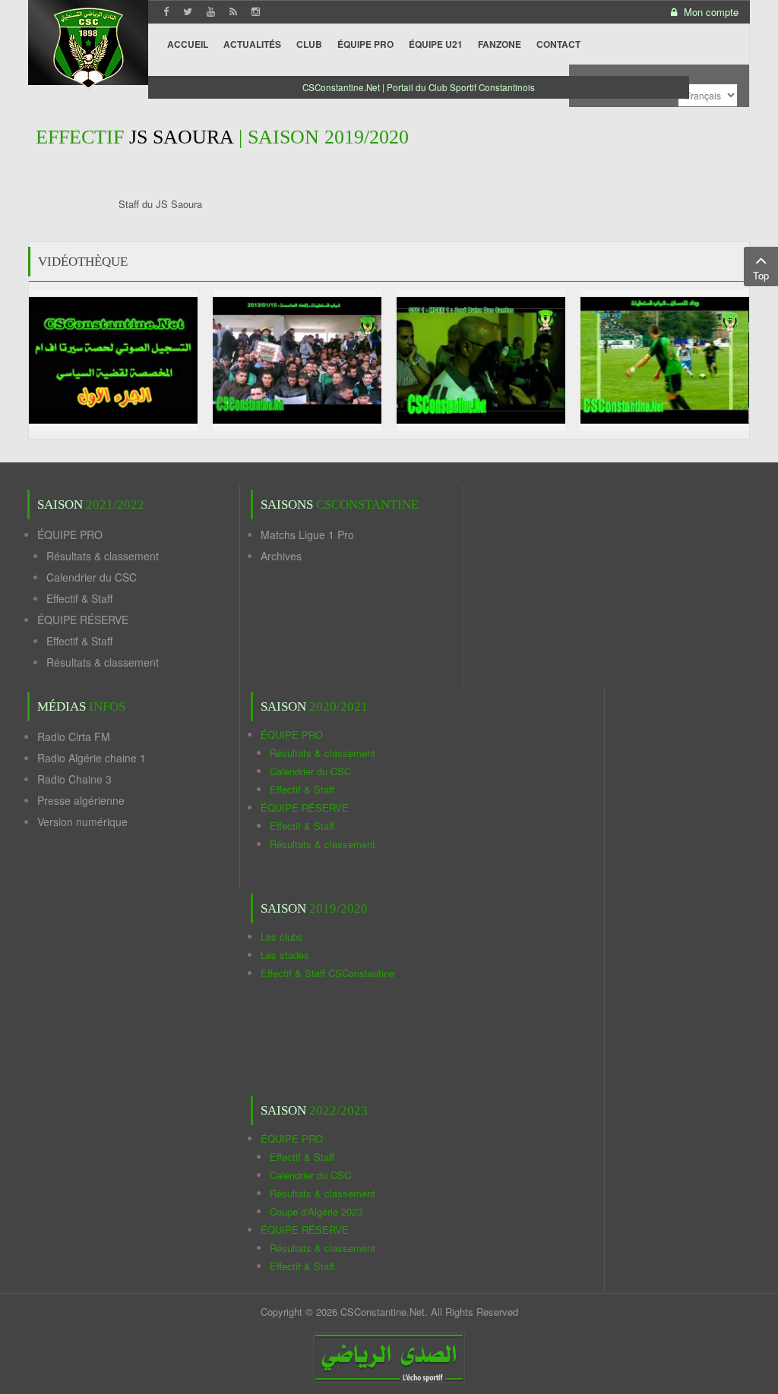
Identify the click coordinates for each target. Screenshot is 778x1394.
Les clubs (282, 936)
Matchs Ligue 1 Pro (307, 534)
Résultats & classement (102, 555)
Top (761, 275)
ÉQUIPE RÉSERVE (82, 619)
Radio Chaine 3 (74, 779)
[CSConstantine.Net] (88, 46)
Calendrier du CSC (91, 577)
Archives (281, 555)
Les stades (285, 955)
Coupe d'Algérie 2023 (316, 1211)
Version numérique (82, 821)
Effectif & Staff (79, 598)
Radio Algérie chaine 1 (91, 757)
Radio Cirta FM (73, 736)
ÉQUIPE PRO (70, 534)
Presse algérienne (81, 800)
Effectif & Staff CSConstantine (327, 973)
